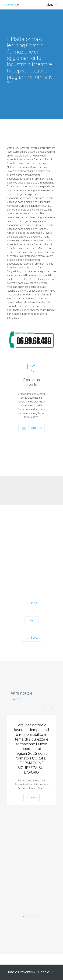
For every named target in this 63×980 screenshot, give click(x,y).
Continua (32, 797)
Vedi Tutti (18, 699)
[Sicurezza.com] (12, 5)
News (10, 82)
